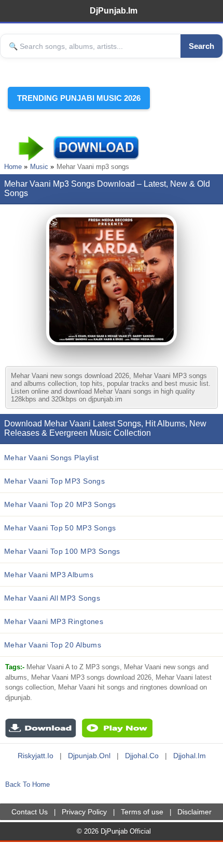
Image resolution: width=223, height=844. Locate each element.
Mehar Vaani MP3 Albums (48, 574)
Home (13, 167)
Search (201, 46)
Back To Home (27, 784)
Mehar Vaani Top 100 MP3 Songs (62, 551)
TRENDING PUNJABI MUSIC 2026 (79, 98)
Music (39, 167)
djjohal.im (189, 755)
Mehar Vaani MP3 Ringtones (53, 621)
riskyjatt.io (35, 755)
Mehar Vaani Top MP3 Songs (54, 481)
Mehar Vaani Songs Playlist (51, 457)
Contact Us (29, 812)
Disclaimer (194, 812)
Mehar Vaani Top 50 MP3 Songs (60, 528)
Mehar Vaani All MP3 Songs (52, 598)
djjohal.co (142, 755)
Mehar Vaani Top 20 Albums (52, 645)
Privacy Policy (84, 812)
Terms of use (142, 812)
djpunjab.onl (89, 755)
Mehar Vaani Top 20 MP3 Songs (60, 504)
